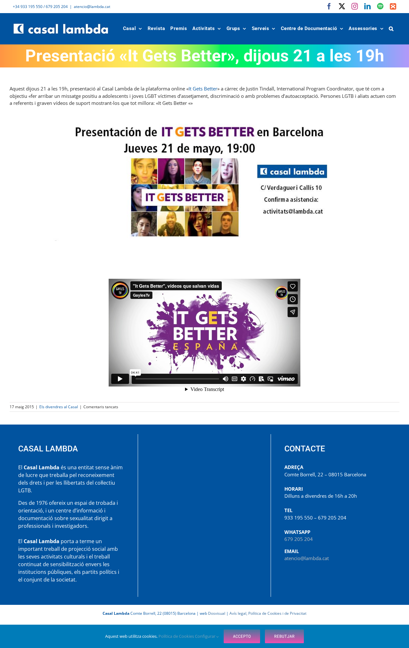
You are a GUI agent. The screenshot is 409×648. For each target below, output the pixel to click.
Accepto (242, 636)
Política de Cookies (176, 636)
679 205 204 (298, 539)
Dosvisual (216, 613)
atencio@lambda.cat (92, 6)
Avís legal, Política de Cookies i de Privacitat (267, 613)
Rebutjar (284, 636)
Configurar (205, 636)
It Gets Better (203, 88)
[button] (391, 28)
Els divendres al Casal (58, 407)
